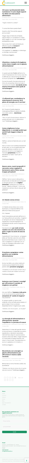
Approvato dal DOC (6, 402)
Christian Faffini (14, 19)
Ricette (7, 360)
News (3, 69)
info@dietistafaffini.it (7, 451)
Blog (3, 400)
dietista (15, 50)
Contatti (4, 404)
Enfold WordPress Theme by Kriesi (19, 461)
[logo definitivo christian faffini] (12, 2)
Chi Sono (4, 395)
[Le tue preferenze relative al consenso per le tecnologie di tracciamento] (26, 460)
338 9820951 (5, 449)
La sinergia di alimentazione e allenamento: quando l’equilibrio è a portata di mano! (14, 320)
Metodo (4, 397)
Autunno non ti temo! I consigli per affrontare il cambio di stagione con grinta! (14, 283)
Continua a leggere (8, 55)
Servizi (3, 399)
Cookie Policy (10, 461)
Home (3, 393)
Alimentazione (15, 17)
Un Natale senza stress (11, 200)
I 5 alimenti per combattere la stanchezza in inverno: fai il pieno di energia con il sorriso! (13, 100)
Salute (6, 19)
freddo (15, 73)
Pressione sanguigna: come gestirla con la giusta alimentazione (12, 254)
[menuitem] (25, 2)
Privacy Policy (4, 461)
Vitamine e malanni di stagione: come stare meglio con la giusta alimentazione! (14, 64)
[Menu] (25, 2)
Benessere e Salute (22, 68)
